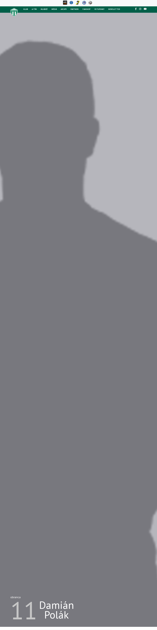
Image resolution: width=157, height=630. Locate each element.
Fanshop (87, 9)
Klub (25, 9)
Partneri (75, 9)
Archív (64, 9)
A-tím (34, 9)
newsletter (114, 9)
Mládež (44, 9)
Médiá (54, 9)
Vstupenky (99, 9)
